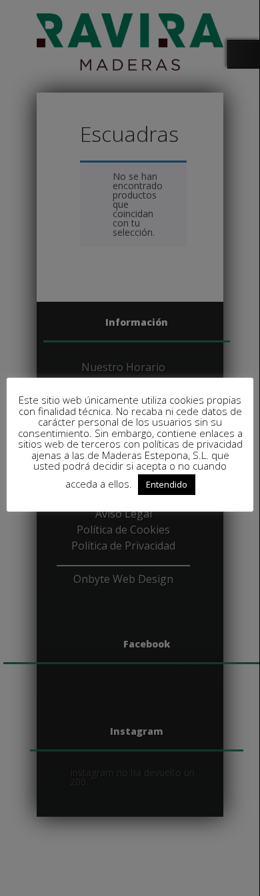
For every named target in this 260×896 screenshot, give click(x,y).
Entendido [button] (166, 484)
